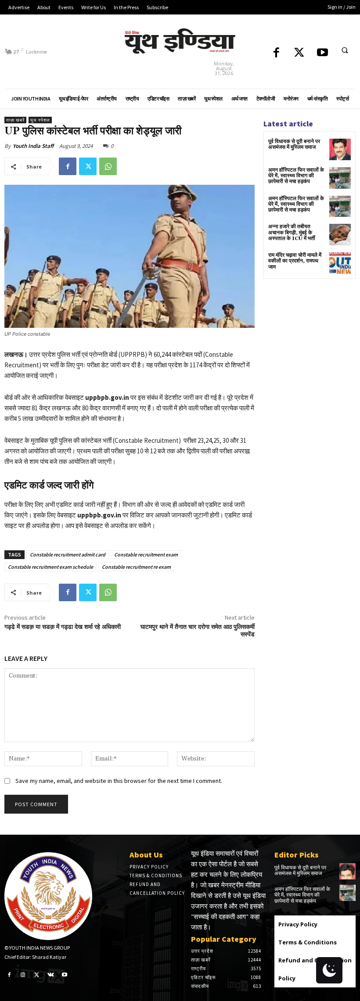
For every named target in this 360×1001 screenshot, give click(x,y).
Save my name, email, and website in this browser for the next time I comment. (118, 781)
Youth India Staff (33, 146)
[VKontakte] (51, 974)
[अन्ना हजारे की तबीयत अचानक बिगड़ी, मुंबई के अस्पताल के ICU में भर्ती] (340, 234)
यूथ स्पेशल (40, 120)
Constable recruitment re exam (136, 566)
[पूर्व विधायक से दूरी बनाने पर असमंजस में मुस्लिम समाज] (340, 149)
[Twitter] (299, 53)
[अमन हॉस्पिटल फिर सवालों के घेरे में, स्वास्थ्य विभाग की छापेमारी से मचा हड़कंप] (340, 178)
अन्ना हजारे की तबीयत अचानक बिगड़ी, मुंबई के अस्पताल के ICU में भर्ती (291, 232)
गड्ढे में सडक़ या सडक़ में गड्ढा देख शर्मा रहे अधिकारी (62, 627)
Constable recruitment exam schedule (50, 566)
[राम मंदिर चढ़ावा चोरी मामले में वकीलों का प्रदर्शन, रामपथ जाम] (340, 263)
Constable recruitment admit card (67, 554)
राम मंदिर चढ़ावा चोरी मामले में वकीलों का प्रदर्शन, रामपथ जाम (294, 261)
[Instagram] (23, 974)
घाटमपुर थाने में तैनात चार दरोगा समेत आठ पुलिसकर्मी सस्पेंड (197, 631)
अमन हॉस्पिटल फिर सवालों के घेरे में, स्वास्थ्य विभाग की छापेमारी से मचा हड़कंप (296, 176)
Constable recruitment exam (146, 554)
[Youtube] (322, 53)
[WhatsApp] (108, 166)
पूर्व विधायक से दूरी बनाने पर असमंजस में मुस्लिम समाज (294, 144)
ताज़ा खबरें (15, 120)
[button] (345, 50)
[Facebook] (276, 53)
